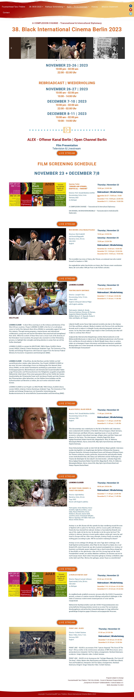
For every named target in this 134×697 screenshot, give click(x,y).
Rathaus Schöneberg (54, 7)
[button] (11, 48)
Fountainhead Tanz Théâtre (13, 7)
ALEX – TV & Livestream (77, 7)
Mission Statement (110, 7)
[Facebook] (130, 5)
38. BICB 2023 (35, 7)
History (95, 7)
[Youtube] (130, 9)
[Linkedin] (130, 13)
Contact (6, 12)
